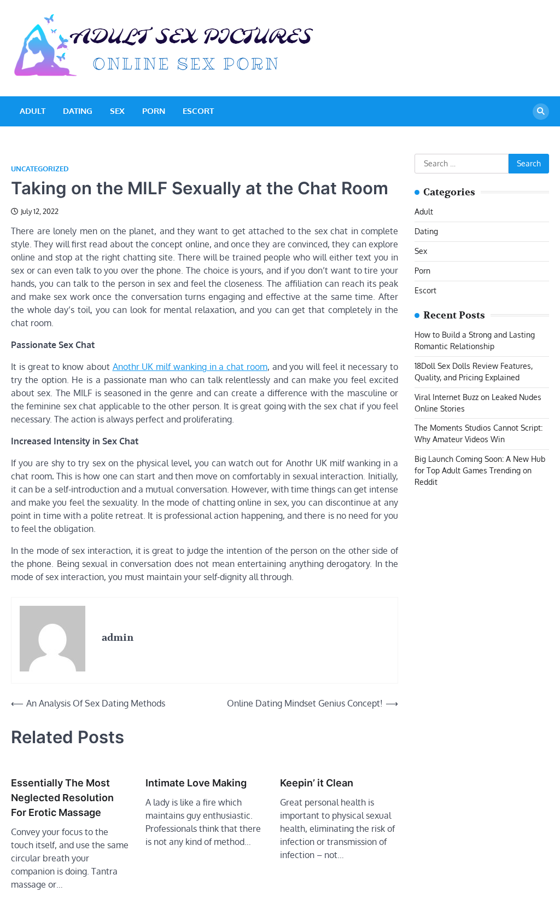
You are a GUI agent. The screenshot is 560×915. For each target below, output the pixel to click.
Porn (153, 111)
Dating (77, 111)
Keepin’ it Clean (316, 783)
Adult (32, 111)
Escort (198, 111)
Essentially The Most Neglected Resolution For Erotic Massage (62, 797)
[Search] (541, 111)
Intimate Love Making (196, 783)
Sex (117, 111)
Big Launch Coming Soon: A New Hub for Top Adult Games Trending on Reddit (480, 470)
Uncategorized (40, 169)
